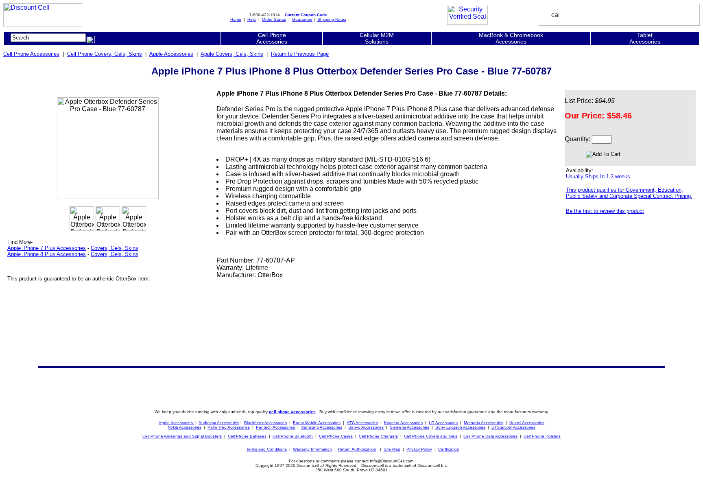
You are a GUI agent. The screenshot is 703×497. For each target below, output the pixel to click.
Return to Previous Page (300, 54)
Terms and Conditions (266, 449)
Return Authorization (357, 449)
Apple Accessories (171, 54)
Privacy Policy (419, 449)
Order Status (274, 19)
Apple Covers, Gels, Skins (232, 54)
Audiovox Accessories (219, 422)
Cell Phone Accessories (31, 54)
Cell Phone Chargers (378, 436)
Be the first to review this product (605, 211)
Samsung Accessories (321, 427)
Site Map (392, 449)
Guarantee (302, 19)
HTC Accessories (362, 422)
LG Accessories (443, 422)
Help (251, 19)
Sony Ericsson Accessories (460, 427)
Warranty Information (312, 449)
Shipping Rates (331, 19)
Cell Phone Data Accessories (490, 436)
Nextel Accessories (526, 422)
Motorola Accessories (483, 422)
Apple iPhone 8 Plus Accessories (46, 254)
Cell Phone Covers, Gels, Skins (104, 54)
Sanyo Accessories (366, 427)
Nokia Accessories (184, 427)
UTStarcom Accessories (513, 427)
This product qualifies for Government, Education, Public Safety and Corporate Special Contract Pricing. (629, 193)
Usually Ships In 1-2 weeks (598, 176)
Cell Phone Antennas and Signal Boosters (182, 436)
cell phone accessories (292, 411)
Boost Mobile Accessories (317, 422)
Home (235, 19)
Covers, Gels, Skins (114, 248)
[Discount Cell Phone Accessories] (42, 24)
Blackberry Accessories (265, 422)
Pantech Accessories (275, 427)
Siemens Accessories (409, 427)
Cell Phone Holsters (542, 436)
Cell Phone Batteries (247, 436)
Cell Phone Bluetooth (293, 436)
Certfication (448, 449)
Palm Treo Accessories (228, 427)
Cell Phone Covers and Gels (430, 436)
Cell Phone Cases (336, 436)
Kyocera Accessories (403, 422)
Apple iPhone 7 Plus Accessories (46, 248)
